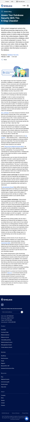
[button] (27, 419)
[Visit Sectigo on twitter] (2, 305)
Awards (3, 400)
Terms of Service (15, 413)
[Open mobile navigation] (28, 6)
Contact (7, 1)
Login (24, 5)
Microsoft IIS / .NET (5, 365)
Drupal (2, 360)
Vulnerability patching (6, 339)
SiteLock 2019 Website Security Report (14, 146)
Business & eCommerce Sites (7, 368)
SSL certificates (5, 112)
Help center (3, 386)
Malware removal (5, 337)
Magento (3, 363)
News (2, 397)
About (2, 391)
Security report (4, 384)
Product (3, 326)
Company (3, 395)
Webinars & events (5, 379)
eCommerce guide (5, 381)
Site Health (3, 329)
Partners (3, 405)
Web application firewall (6, 344)
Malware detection (5, 334)
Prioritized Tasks (4, 332)
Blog (2, 376)
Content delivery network (6, 347)
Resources (3, 373)
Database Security (12, 55)
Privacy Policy (25, 413)
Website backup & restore (6, 342)
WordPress (3, 355)
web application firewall (8, 187)
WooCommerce (4, 358)
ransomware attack (5, 243)
